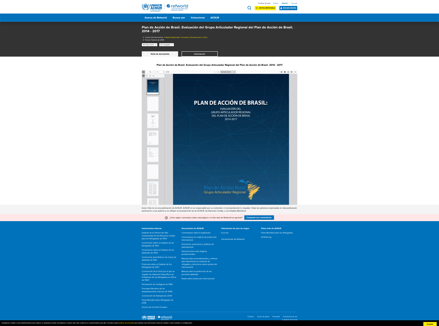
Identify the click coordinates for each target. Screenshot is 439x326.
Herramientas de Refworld (232, 239)
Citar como (149, 44)
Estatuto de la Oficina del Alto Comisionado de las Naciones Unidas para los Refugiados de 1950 (158, 235)
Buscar (249, 8)
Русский (294, 3)
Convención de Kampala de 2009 (157, 295)
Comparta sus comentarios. (259, 217)
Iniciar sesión (289, 8)
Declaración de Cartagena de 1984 (157, 284)
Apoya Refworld (267, 8)
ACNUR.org (266, 237)
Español (285, 3)
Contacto (251, 316)
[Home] (165, 8)
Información (199, 53)
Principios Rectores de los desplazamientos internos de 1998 (157, 290)
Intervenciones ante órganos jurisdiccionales (194, 253)
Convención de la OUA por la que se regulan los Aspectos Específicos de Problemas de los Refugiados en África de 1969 (159, 275)
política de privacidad (126, 323)
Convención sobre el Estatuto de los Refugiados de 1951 (158, 244)
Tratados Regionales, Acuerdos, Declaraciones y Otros (185, 37)
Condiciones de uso (290, 316)
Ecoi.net (224, 232)
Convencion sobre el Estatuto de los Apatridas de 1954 (158, 251)
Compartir (166, 44)
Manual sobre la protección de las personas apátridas (197, 273)
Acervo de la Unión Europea (154, 307)
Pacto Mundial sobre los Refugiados (277, 232)
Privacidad (276, 316)
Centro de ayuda (263, 316)
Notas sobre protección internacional (198, 278)
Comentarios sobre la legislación (196, 232)
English (275, 3)
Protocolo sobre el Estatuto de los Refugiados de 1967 (157, 265)
